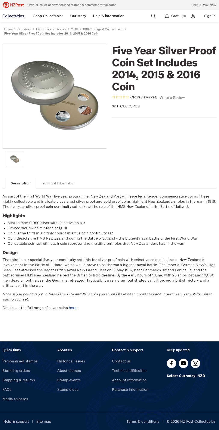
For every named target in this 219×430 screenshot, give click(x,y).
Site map (43, 421)
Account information (129, 380)
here (73, 308)
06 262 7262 (207, 5)
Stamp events (69, 380)
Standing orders (16, 370)
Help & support (16, 421)
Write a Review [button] (172, 97)
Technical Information (58, 183)
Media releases (15, 399)
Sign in (210, 16)
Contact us (121, 361)
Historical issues (71, 361)
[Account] (194, 16)
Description (20, 183)
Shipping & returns (19, 380)
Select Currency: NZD (186, 376)
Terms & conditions (142, 421)
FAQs (7, 389)
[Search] (154, 16)
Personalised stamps (20, 361)
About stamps (69, 370)
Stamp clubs (67, 389)
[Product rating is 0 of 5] (120, 97)
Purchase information (130, 389)
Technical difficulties (129, 370)
